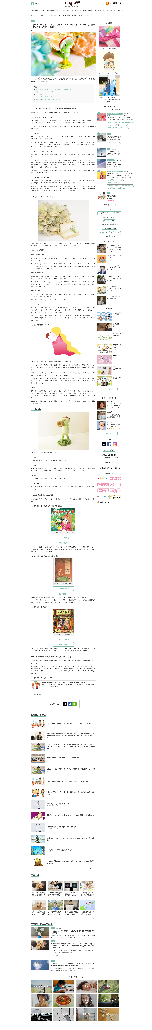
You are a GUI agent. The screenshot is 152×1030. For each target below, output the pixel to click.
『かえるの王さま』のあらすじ (44, 92)
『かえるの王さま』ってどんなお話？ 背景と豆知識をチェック (53, 89)
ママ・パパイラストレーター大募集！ (109, 73)
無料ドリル (70, 10)
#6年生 (126, 125)
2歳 (111, 232)
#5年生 (109, 127)
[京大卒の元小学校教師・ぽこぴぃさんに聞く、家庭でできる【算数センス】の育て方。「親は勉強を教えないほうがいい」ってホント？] (40, 945)
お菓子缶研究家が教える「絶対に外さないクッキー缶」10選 (114, 288)
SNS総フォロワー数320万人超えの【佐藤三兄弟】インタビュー (114, 278)
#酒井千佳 (54, 955)
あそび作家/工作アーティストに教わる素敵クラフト (108, 213)
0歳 (100, 232)
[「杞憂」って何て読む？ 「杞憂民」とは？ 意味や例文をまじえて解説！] (40, 932)
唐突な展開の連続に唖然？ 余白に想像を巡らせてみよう (52, 99)
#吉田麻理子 (116, 127)
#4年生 (120, 125)
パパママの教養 (35, 10)
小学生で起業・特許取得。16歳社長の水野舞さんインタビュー (114, 298)
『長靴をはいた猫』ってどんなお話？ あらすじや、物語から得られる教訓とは (63, 682)
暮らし (99, 10)
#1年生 (109, 188)
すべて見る (109, 433)
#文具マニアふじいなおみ (114, 142)
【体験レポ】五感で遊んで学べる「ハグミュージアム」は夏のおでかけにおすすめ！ (109, 99)
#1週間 (123, 188)
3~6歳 (117, 232)
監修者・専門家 (120, 10)
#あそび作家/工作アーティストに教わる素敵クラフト (120, 122)
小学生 (113, 236)
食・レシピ (78, 10)
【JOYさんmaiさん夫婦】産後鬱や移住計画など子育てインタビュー (114, 267)
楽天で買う (63, 543)
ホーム (32, 15)
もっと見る (109, 389)
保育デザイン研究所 (116, 428)
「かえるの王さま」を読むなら (44, 96)
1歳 (106, 232)
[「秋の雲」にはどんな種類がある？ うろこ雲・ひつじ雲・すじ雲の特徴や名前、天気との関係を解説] (40, 965)
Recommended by (85, 868)
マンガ (84, 10)
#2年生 (109, 180)
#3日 (127, 127)
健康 (94, 10)
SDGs (90, 10)
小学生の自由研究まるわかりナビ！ (55, 10)
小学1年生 (105, 236)
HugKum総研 (109, 209)
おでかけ (105, 10)
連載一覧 (112, 10)
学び (28, 10)
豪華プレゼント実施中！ (109, 48)
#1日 (122, 127)
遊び (43, 10)
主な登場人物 (39, 94)
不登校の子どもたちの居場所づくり (109, 224)
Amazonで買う (63, 538)
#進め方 (109, 125)
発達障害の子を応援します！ (109, 217)
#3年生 (115, 125)
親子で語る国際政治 (109, 220)
